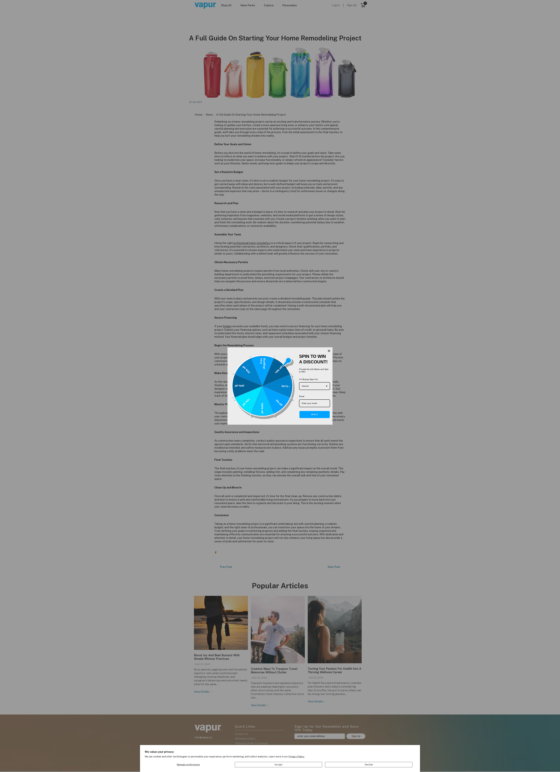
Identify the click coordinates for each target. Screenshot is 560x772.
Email (301, 396)
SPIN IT (314, 414)
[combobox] (314, 386)
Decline (369, 764)
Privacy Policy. (296, 756)
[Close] (329, 350)
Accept (278, 764)
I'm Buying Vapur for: (308, 379)
